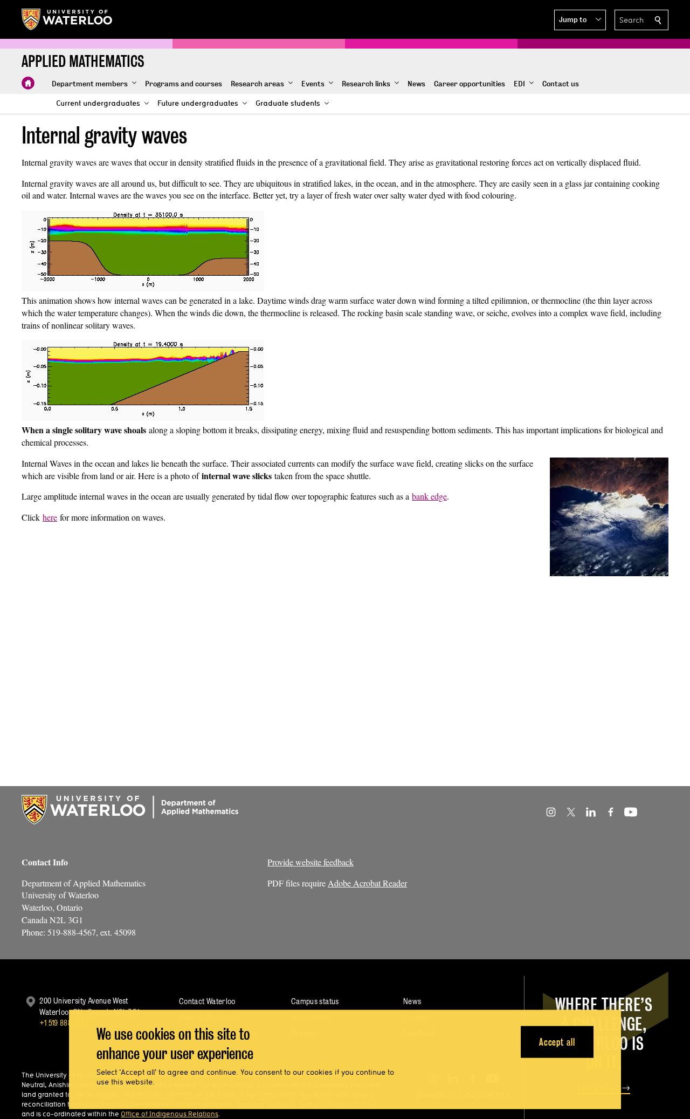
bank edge (429, 496)
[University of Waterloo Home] (67, 19)
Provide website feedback (310, 862)
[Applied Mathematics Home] (28, 83)
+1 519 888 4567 (64, 1022)
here (50, 517)
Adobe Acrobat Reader (367, 883)
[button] (580, 20)
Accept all (557, 1041)
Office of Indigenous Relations (169, 1113)
